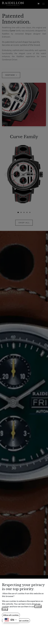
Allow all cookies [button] (11, 615)
